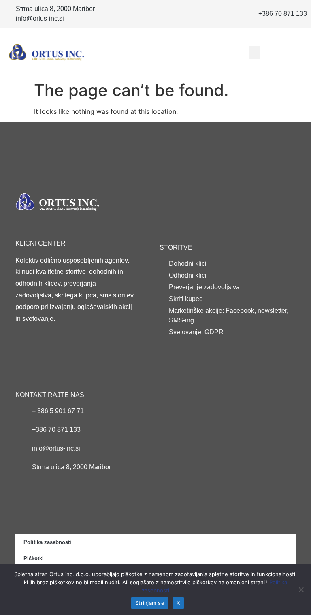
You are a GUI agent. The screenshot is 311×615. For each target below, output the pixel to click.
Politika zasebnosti (47, 542)
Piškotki (33, 558)
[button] (254, 52)
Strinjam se (149, 603)
